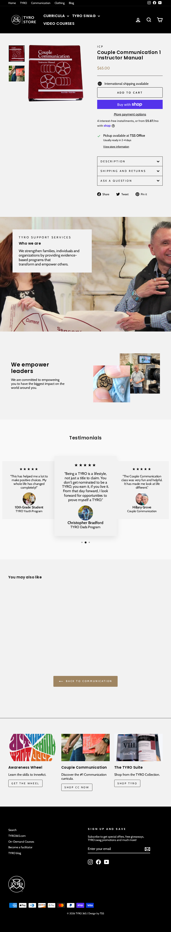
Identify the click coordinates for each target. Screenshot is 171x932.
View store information (116, 146)
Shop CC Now (76, 787)
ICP (100, 46)
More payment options (130, 114)
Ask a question (116, 180)
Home (12, 3)
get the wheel (25, 783)
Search (12, 830)
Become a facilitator (20, 847)
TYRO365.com (17, 835)
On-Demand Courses (21, 841)
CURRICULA (54, 15)
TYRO (23, 3)
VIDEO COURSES (59, 23)
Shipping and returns (123, 171)
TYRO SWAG (84, 15)
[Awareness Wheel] (32, 747)
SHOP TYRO (127, 783)
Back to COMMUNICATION (88, 681)
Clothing (60, 3)
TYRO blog (14, 853)
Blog (71, 3)
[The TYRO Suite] (138, 747)
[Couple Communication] (85, 747)
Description (113, 161)
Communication (40, 3)
